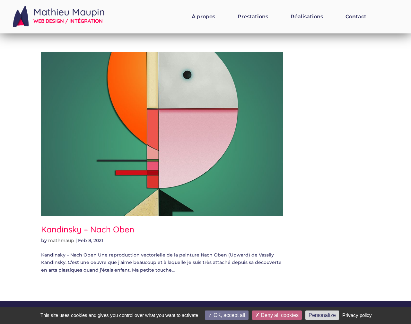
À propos (203, 17)
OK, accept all (228, 315)
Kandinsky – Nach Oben (87, 229)
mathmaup (61, 240)
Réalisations (307, 17)
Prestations (253, 17)
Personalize (322, 315)
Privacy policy (357, 315)
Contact (355, 17)
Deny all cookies (279, 315)
